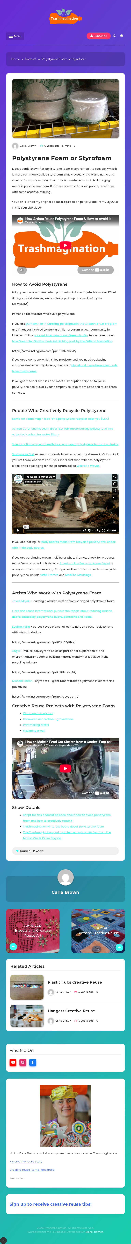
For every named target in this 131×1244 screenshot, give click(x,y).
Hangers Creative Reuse (71, 1011)
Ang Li (16, 651)
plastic (38, 851)
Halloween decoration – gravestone (48, 719)
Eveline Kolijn (21, 627)
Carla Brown (28, 145)
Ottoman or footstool (38, 713)
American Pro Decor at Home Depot (85, 563)
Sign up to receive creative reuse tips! (51, 1204)
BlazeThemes (94, 1231)
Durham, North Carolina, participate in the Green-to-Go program (71, 324)
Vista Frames (49, 575)
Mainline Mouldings (78, 575)
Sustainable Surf (23, 454)
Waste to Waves (88, 466)
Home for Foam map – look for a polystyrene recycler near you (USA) (60, 419)
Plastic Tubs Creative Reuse (75, 982)
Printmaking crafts (36, 725)
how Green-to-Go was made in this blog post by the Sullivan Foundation (62, 341)
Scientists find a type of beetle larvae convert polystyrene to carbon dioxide (65, 444)
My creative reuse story (26, 1161)
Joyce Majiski (21, 601)
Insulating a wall (34, 731)
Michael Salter (22, 681)
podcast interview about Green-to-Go (61, 335)
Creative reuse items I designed (32, 1169)
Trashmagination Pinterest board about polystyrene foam (63, 827)
